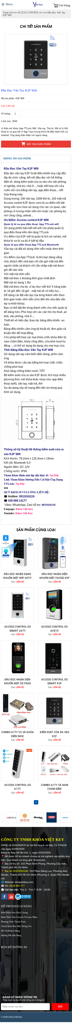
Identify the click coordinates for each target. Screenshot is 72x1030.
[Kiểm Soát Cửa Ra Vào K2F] (54, 710)
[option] (36, 59)
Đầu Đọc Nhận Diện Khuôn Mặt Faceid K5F (54, 576)
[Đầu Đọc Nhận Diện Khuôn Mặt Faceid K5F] (54, 552)
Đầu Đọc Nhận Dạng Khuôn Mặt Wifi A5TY (17, 576)
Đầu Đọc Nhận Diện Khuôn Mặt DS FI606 (17, 681)
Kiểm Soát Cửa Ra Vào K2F (54, 734)
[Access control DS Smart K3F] (54, 658)
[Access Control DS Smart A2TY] (17, 605)
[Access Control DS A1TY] (17, 763)
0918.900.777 (17, 885)
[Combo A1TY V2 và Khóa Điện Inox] (17, 710)
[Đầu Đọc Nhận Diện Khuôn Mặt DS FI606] (17, 658)
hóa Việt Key (25, 509)
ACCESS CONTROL (27, 12)
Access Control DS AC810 (54, 628)
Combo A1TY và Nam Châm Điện (54, 787)
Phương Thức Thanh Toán (13, 921)
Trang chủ (8, 12)
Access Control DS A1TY (17, 787)
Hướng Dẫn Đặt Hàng (11, 935)
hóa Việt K (23, 513)
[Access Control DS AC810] (54, 605)
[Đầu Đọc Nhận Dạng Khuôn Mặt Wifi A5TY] (17, 552)
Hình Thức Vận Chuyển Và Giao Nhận (19, 917)
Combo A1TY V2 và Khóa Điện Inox (17, 734)
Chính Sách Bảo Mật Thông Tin (16, 926)
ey (31, 513)
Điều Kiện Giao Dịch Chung (14, 912)
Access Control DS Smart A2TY (17, 628)
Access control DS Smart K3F (54, 681)
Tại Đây (54, 475)
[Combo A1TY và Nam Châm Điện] (54, 763)
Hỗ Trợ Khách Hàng (10, 930)
